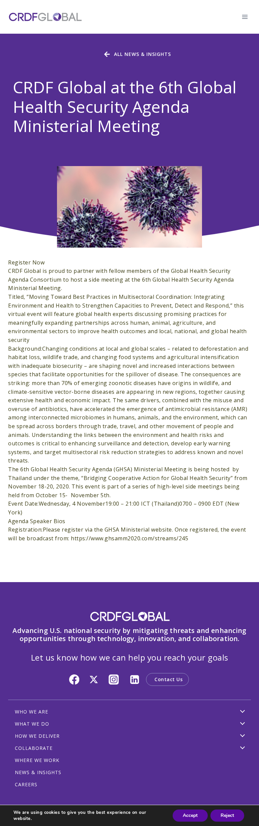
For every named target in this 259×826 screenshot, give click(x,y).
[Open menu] (244, 16)
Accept (190, 815)
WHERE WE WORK (37, 760)
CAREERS (26, 784)
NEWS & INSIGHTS (38, 772)
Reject (227, 815)
